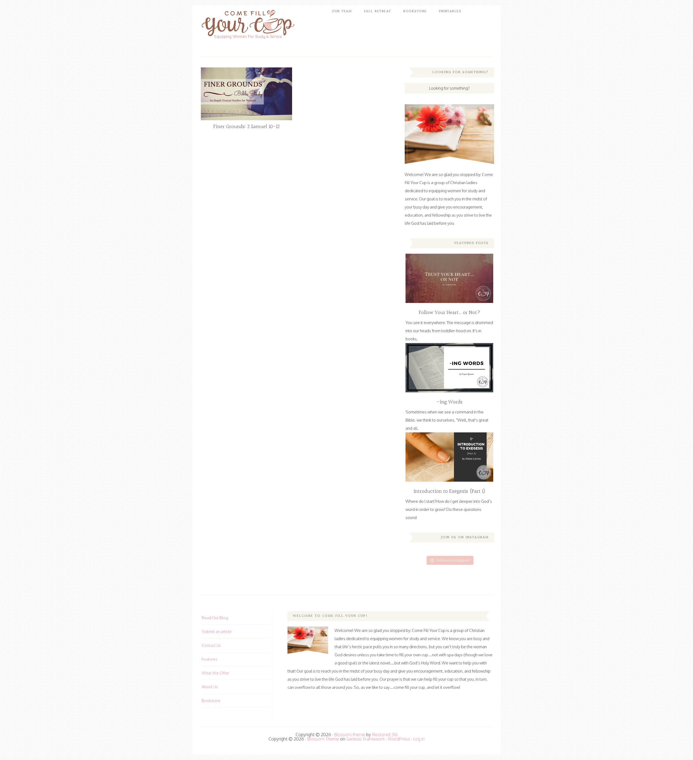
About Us (210, 686)
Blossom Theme (323, 739)
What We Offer (215, 673)
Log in (419, 739)
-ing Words (449, 402)
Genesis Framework (365, 739)
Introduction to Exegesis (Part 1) (449, 491)
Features (209, 659)
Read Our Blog (215, 617)
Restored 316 (385, 734)
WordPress (399, 739)
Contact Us (211, 645)
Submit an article (217, 631)
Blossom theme (349, 734)
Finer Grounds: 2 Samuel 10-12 (246, 126)
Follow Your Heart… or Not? (449, 312)
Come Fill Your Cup (247, 25)
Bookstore (211, 700)
